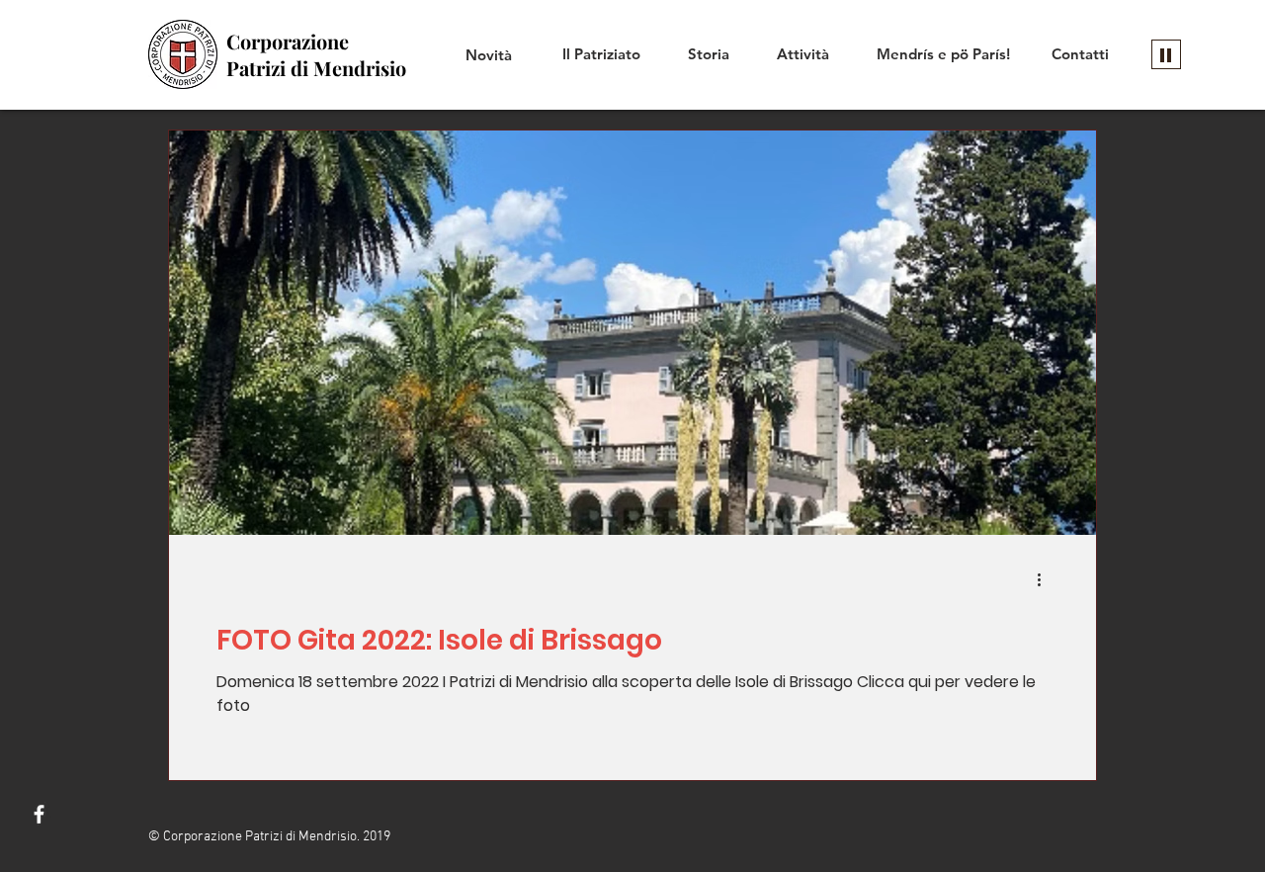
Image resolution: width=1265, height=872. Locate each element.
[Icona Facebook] (39, 814)
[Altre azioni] (1045, 579)
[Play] (1166, 54)
